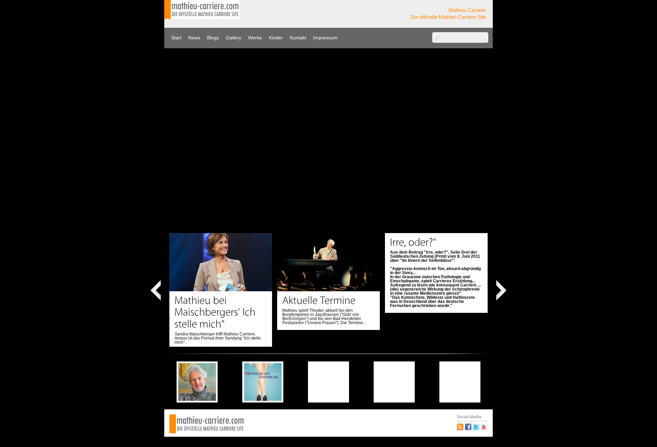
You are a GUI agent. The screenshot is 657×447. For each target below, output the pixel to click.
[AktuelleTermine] (319, 300)
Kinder (276, 37)
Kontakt (298, 37)
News (194, 37)
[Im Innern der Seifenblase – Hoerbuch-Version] (197, 399)
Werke (255, 37)
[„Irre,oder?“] (413, 242)
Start (176, 37)
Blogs (213, 37)
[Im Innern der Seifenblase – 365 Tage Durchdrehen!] (263, 399)
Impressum (325, 37)
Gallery (233, 37)
